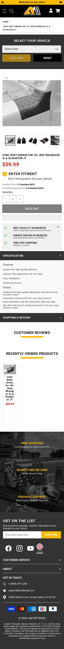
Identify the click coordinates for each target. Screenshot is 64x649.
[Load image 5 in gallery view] (55, 140)
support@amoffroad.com (35, 500)
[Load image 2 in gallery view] (21, 140)
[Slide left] (2, 141)
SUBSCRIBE (51, 534)
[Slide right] (62, 141)
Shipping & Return (16, 317)
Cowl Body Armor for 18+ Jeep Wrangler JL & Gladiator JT (10, 388)
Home (5, 22)
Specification (13, 255)
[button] (4, 11)
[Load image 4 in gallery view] (44, 140)
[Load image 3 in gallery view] (33, 140)
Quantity (7, 192)
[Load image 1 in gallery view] (10, 140)
